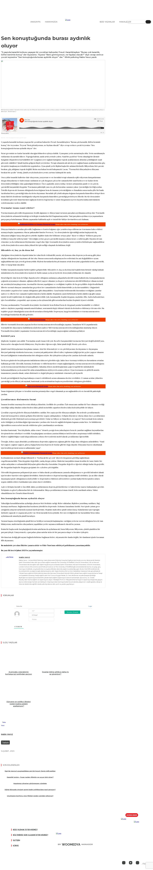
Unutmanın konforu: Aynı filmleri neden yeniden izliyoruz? (30, 796)
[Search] (148, 22)
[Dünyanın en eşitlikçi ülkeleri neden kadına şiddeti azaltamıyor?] (18, 687)
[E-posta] (34, 756)
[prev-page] (52, 711)
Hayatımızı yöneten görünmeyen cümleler (30, 783)
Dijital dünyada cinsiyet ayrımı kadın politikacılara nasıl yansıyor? (30, 790)
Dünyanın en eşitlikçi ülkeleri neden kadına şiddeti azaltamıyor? (19, 704)
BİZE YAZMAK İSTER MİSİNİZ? (25, 830)
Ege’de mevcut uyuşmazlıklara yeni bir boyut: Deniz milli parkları (30, 771)
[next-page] (53, 711)
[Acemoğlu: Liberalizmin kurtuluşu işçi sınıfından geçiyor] (18, 658)
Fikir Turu (3, 137)
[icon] (123, 863)
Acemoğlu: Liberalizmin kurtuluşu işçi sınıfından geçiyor (18, 673)
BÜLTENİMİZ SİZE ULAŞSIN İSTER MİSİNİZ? (30, 835)
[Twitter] (4, 756)
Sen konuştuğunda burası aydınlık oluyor (16, 137)
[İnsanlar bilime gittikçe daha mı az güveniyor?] (55, 658)
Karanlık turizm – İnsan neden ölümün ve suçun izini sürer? (30, 777)
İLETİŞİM (16, 840)
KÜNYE (16, 846)
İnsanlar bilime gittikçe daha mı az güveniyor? (55, 673)
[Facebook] (12, 756)
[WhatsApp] (27, 756)
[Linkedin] (19, 756)
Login (90, 606)
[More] (42, 756)
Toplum (5, 742)
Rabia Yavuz (24, 557)
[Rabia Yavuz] (10, 571)
